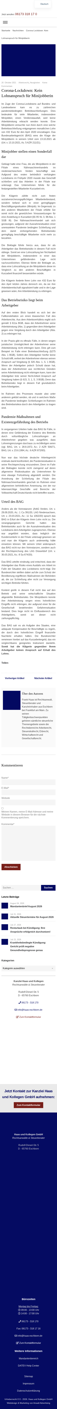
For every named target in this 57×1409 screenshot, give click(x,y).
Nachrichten (18, 30)
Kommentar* (7, 824)
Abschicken (11, 867)
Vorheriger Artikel (14, 678)
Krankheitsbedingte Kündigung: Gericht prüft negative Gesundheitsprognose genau (28, 946)
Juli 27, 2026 (15, 925)
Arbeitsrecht (24, 83)
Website (5, 798)
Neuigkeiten (35, 83)
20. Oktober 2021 (8, 83)
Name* (5, 778)
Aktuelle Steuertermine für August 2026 (32, 917)
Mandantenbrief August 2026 (26, 906)
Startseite (5, 30)
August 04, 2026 (17, 903)
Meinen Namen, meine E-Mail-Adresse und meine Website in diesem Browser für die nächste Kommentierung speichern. (27, 814)
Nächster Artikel (43, 678)
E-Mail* (5, 788)
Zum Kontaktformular (28, 1105)
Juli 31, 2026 (15, 914)
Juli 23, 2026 (15, 939)
